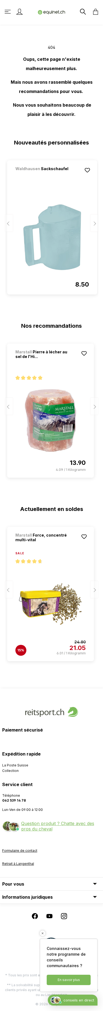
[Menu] (8, 11)
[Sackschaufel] (44, 176)
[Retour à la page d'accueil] (51, 12)
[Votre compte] (19, 11)
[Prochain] (94, 223)
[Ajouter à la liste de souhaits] (87, 170)
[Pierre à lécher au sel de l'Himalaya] (50, 420)
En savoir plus (69, 980)
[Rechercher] (82, 11)
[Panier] (94, 11)
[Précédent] (9, 223)
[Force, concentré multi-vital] (50, 603)
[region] (51, 225)
